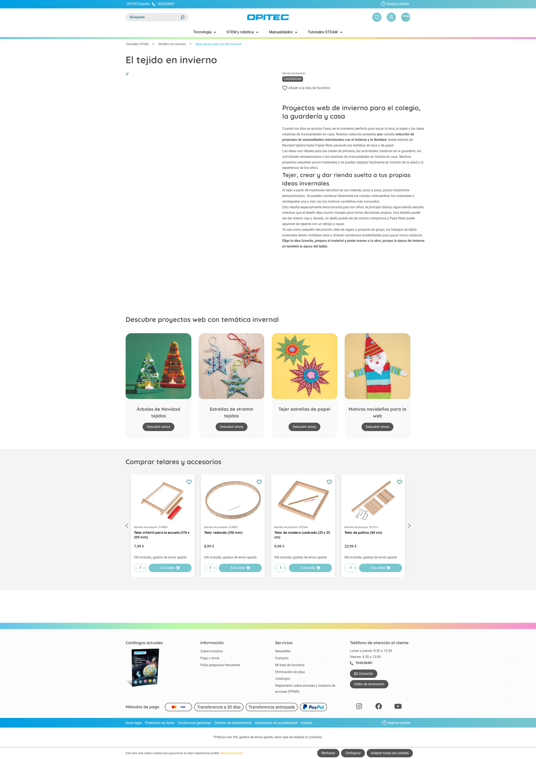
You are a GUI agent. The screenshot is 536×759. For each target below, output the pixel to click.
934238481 (166, 4)
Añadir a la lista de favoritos (309, 88)
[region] (268, 526)
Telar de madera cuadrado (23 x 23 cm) (302, 534)
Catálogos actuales (144, 642)
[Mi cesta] (405, 17)
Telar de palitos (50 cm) (363, 532)
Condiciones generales (194, 723)
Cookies (306, 723)
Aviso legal (134, 723)
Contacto (282, 658)
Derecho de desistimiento (233, 723)
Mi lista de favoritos (289, 665)
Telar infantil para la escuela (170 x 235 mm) (161, 534)
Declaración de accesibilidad (276, 723)
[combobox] (153, 17)
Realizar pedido (398, 4)
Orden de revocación (369, 684)
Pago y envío (209, 658)
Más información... (233, 753)
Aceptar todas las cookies (390, 753)
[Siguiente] (409, 526)
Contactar (366, 674)
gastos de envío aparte (256, 737)
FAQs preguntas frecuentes (220, 665)
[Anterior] (127, 526)
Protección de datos (159, 723)
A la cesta (167, 568)
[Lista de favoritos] (376, 17)
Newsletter (283, 651)
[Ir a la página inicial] (268, 17)
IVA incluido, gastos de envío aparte (160, 557)
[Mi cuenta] (391, 17)
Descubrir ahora (158, 427)
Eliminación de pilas (290, 672)
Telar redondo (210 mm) (223, 532)
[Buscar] (182, 17)
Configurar (353, 753)
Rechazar (328, 753)
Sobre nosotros (211, 651)
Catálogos (282, 679)
